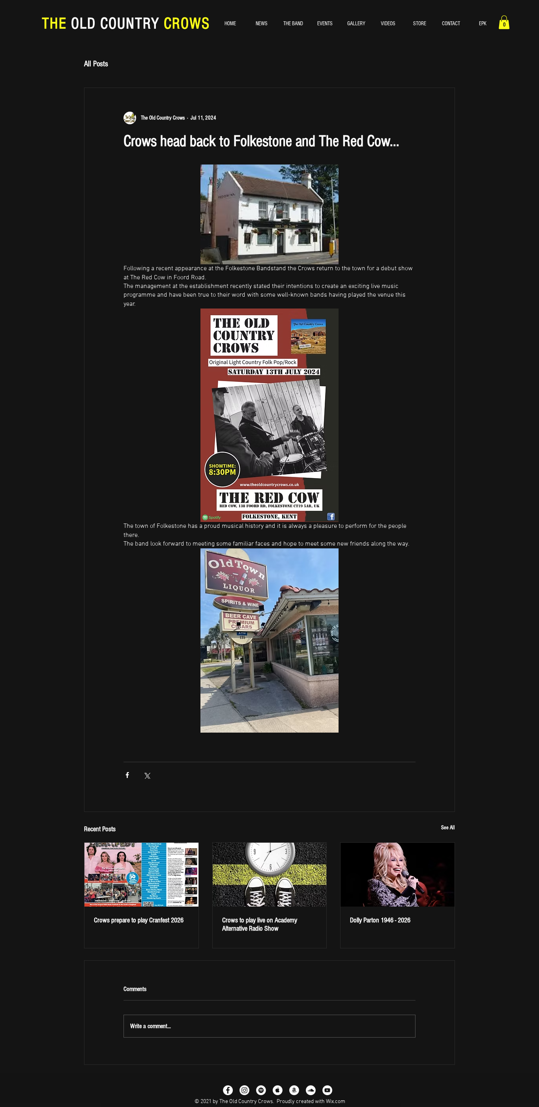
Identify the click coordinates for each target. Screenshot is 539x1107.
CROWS (184, 23)
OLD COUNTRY (115, 23)
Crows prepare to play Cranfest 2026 (138, 920)
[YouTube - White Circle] (327, 1090)
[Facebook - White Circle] (228, 1090)
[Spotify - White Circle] (261, 1090)
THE (56, 23)
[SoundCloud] (311, 1090)
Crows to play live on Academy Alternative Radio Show (259, 924)
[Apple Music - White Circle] (278, 1090)
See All (448, 828)
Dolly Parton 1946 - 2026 (380, 920)
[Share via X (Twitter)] (146, 775)
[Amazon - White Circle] (294, 1090)
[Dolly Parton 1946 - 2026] (398, 875)
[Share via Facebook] (127, 775)
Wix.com (335, 1101)
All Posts (96, 64)
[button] (504, 22)
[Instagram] (244, 1090)
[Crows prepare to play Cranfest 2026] (141, 875)
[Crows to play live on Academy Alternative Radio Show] (270, 875)
